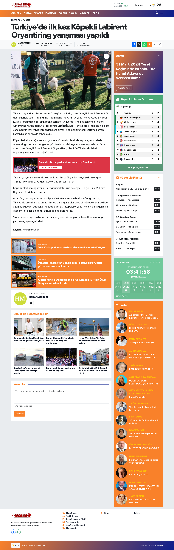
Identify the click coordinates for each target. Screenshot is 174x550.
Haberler (15, 20)
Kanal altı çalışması (138, 474)
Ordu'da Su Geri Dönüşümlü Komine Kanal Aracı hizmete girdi (93, 370)
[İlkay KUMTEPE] (121, 433)
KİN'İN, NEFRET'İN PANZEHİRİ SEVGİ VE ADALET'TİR (144, 487)
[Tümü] (159, 56)
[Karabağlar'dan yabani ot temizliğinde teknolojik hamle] (29, 357)
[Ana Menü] (161, 13)
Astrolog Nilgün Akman (142, 377)
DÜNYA (28, 13)
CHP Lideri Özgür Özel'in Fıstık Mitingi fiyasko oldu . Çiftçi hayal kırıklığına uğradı (143, 356)
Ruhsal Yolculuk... (137, 397)
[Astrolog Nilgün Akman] (121, 380)
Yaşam (26, 20)
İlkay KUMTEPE (137, 430)
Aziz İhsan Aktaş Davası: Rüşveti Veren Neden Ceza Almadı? (142, 316)
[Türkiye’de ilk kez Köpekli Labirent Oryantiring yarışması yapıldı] (61, 80)
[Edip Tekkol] (121, 420)
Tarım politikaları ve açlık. (141, 343)
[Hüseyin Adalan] (121, 328)
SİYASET (38, 13)
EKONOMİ (50, 13)
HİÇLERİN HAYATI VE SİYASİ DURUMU (142, 329)
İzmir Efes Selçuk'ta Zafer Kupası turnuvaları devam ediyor (92, 340)
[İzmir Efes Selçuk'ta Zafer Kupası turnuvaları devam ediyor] (94, 327)
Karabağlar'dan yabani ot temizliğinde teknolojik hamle (27, 370)
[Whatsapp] (18, 531)
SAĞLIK (73, 13)
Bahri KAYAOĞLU (138, 471)
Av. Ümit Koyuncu (138, 404)
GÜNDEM (16, 13)
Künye (106, 513)
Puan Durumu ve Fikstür (76, 519)
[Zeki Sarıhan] (121, 367)
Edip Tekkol (135, 417)
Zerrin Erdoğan (138, 351)
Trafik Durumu (72, 516)
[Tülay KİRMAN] (121, 499)
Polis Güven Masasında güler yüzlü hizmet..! (143, 461)
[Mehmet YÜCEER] (121, 341)
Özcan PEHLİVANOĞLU (140, 445)
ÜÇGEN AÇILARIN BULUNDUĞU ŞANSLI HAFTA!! (143, 382)
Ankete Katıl (124, 88)
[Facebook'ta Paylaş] (134, 44)
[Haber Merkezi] (20, 299)
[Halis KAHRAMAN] (121, 459)
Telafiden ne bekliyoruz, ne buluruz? (143, 435)
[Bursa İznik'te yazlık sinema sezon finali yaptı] (61, 357)
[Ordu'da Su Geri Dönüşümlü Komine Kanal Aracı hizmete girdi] (94, 357)
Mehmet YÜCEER (137, 339)
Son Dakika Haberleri (75, 525)
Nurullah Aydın (137, 483)
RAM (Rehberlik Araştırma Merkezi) (142, 501)
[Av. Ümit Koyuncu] (121, 407)
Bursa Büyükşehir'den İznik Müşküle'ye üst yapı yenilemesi (60, 340)
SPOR (96, 13)
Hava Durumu (72, 513)
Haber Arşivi (71, 528)
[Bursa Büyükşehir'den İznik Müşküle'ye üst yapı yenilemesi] (61, 327)
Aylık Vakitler (123, 296)
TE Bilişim (159, 545)
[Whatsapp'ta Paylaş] (144, 44)
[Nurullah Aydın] (121, 486)
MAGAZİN (85, 13)
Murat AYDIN (136, 311)
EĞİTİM (63, 13)
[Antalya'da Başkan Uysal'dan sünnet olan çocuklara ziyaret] (29, 327)
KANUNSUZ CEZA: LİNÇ (141, 369)
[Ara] (157, 13)
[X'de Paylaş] (139, 44)
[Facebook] (13, 531)
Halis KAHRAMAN (138, 456)
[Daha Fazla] (149, 44)
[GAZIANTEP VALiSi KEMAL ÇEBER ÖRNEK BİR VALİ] (121, 393)
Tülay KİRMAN (136, 496)
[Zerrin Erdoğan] (121, 354)
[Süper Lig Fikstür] (159, 178)
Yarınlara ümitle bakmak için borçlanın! (143, 408)
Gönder (19, 414)
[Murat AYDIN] (121, 314)
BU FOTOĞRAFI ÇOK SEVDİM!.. (144, 448)
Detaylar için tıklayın (138, 167)
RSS (17, 545)
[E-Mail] (31, 303)
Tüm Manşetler (73, 522)
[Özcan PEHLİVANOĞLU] (121, 446)
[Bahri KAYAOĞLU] (121, 473)
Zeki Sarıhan (136, 366)
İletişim (137, 513)
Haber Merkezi (38, 297)
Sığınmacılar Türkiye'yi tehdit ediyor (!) (144, 421)
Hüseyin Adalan (138, 325)
